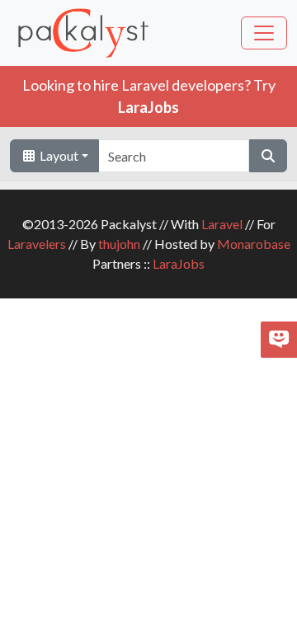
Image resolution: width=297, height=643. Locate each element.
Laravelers (36, 243)
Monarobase (253, 243)
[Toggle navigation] (264, 32)
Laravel (222, 224)
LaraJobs (179, 263)
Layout (57, 155)
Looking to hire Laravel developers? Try (149, 96)
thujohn (119, 243)
